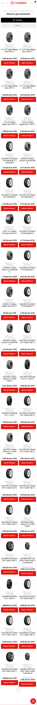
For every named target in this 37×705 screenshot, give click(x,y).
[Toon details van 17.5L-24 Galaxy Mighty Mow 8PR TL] (9, 110)
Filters (19, 20)
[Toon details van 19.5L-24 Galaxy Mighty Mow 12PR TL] (27, 110)
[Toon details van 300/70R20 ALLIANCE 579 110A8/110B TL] (9, 510)
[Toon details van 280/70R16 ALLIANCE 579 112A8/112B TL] (9, 473)
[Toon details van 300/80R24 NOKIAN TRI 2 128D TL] (9, 584)
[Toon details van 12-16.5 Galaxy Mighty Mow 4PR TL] (9, 73)
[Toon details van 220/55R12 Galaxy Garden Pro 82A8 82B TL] (9, 255)
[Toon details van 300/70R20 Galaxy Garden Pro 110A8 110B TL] (27, 510)
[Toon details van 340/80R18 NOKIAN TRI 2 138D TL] (9, 695)
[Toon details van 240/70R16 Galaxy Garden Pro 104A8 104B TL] (9, 364)
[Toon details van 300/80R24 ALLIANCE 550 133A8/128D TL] (9, 546)
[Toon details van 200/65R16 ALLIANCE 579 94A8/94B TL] (9, 182)
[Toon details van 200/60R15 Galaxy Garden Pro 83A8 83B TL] (27, 146)
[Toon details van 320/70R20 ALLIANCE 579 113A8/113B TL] (9, 620)
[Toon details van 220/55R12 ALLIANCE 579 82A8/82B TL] (27, 219)
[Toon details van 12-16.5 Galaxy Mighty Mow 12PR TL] (27, 37)
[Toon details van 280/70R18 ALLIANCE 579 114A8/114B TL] (27, 473)
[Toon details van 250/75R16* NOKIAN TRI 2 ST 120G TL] (27, 364)
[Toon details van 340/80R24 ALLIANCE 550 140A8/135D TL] (27, 695)
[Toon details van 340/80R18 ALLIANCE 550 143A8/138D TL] (9, 657)
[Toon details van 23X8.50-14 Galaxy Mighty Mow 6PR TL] (9, 292)
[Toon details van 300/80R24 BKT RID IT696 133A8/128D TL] (27, 546)
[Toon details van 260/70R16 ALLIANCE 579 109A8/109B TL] (27, 401)
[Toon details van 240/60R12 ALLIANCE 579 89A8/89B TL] (27, 292)
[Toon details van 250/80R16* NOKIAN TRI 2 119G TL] (9, 401)
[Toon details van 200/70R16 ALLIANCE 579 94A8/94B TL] (27, 182)
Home (5, 11)
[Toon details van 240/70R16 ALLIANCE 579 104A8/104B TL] (27, 328)
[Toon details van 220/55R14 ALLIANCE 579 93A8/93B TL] (27, 255)
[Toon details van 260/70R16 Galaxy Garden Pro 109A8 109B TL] (9, 437)
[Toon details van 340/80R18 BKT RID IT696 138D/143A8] (27, 657)
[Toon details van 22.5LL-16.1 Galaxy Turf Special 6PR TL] (9, 219)
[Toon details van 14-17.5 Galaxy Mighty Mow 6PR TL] (27, 73)
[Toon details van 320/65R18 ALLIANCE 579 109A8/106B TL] (27, 584)
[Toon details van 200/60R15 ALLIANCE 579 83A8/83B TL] (9, 146)
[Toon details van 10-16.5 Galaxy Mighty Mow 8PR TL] (9, 37)
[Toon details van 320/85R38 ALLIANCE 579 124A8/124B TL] (27, 620)
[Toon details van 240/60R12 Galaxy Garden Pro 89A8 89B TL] (9, 328)
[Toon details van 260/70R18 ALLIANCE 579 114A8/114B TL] (27, 437)
